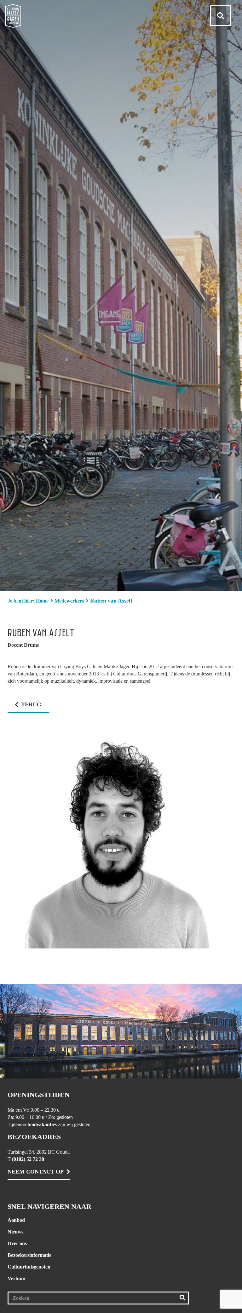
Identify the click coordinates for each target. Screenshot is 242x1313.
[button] (220, 16)
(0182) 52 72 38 (28, 1159)
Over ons (17, 1243)
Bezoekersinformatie (29, 1255)
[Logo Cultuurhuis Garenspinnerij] (13, 16)
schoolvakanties (40, 1124)
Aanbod (16, 1220)
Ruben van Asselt (111, 600)
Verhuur (17, 1278)
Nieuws (15, 1231)
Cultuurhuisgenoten (29, 1266)
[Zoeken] (182, 1298)
